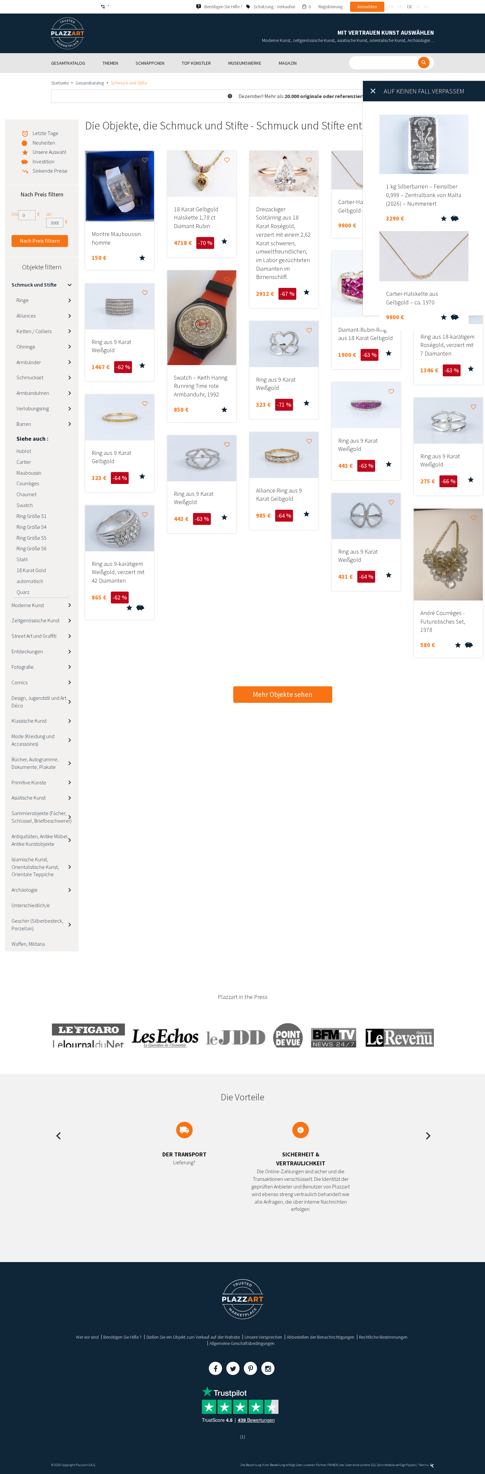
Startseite (60, 83)
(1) (242, 1437)
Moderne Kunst (28, 605)
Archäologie (25, 889)
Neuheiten (44, 142)
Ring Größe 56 (31, 548)
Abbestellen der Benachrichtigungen (320, 1337)
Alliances (26, 315)
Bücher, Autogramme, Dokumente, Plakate (35, 763)
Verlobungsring (32, 408)
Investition (43, 161)
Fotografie (23, 667)
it (418, 7)
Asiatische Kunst (29, 797)
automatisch (29, 581)
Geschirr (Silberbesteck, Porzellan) (37, 924)
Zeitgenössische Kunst (35, 620)
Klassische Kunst (29, 720)
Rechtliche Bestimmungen (383, 1337)
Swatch (24, 505)
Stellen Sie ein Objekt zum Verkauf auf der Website (193, 1337)
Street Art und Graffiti (34, 636)
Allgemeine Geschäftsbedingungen (242, 1343)
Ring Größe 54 (31, 527)
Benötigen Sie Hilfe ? (122, 1337)
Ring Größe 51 (31, 516)
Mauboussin (28, 472)
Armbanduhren (32, 393)
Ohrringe (25, 346)
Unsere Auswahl (49, 152)
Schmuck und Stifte (34, 284)
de (409, 7)
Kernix (424, 1465)
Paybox (411, 1465)
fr (391, 7)
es (426, 7)
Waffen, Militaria (28, 944)
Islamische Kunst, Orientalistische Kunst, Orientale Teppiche (35, 867)
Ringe (22, 300)
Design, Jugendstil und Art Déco (39, 702)
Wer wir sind (87, 1337)
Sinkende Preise (50, 170)
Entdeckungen (27, 651)
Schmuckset (29, 377)
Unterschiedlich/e (31, 905)
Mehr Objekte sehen (282, 694)
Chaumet (26, 494)
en (400, 7)
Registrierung (330, 7)
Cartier (23, 462)
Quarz (22, 592)
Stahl (22, 559)
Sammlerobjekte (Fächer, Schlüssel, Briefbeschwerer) (42, 817)
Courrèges (27, 483)
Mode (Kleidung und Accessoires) (33, 740)
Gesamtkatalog (90, 83)
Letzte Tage (45, 133)
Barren (23, 424)
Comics (19, 682)
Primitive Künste (29, 782)
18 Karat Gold (31, 570)
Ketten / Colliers (33, 331)
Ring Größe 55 (31, 537)
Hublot (23, 451)
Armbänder (28, 362)
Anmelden (367, 7)
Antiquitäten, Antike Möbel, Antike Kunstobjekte (40, 840)
